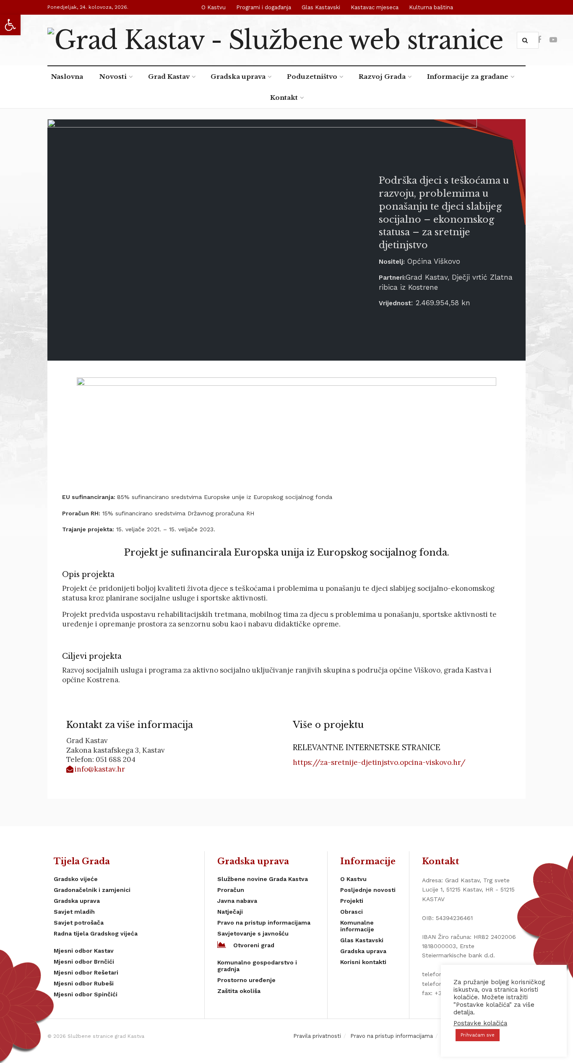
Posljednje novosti (368, 889)
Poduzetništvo (312, 77)
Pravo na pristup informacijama (263, 922)
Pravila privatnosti (317, 1036)
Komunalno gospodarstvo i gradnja (257, 965)
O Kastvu (213, 7)
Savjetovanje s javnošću (253, 933)
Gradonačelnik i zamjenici (92, 889)
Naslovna (67, 77)
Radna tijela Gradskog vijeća (96, 933)
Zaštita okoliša (238, 991)
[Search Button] (526, 40)
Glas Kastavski (321, 7)
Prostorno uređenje (246, 980)
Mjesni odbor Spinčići (85, 994)
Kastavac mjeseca (374, 7)
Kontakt (284, 97)
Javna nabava (237, 900)
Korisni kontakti (363, 962)
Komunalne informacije (357, 926)
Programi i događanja (263, 7)
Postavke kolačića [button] (480, 1023)
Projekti (351, 900)
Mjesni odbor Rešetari (86, 972)
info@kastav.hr (100, 769)
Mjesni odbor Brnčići (84, 961)
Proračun (230, 889)
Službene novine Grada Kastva (262, 879)
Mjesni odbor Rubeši (84, 983)
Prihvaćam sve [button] (478, 1035)
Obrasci (351, 911)
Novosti (113, 77)
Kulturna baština (431, 7)
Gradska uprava (238, 77)
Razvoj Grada (382, 77)
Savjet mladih (74, 911)
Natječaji (230, 911)
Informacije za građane (467, 77)
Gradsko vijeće (76, 879)
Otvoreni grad (253, 945)
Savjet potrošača (79, 922)
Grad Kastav (169, 77)
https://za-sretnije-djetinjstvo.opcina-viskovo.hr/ (379, 762)
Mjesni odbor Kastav (84, 950)
